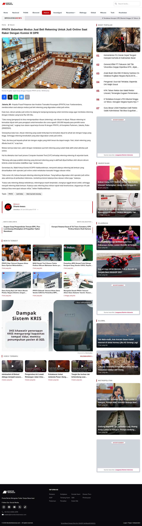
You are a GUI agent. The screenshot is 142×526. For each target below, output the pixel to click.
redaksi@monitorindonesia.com (15, 514)
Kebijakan (63, 494)
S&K (72, 498)
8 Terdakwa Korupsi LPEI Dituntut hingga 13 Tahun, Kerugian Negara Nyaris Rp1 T (101, 18)
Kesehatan (123, 13)
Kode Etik (74, 501)
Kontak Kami (75, 494)
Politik (25, 13)
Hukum (46, 13)
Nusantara (70, 13)
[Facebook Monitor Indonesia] (9, 507)
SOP (50, 498)
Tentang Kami (65, 498)
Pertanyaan (87, 498)
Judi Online (19, 194)
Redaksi (52, 494)
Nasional (15, 13)
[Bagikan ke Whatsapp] (15, 97)
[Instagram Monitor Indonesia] (4, 507)
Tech (112, 13)
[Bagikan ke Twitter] (10, 97)
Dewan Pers (87, 494)
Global (93, 13)
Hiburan (103, 13)
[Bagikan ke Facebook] (4, 97)
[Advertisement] (118, 136)
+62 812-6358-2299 (11, 512)
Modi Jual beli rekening (34, 194)
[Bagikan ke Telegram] (21, 97)
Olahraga (83, 13)
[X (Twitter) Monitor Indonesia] (20, 507)
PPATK (11, 194)
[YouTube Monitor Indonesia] (14, 507)
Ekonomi (36, 13)
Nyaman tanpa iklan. (118, 155)
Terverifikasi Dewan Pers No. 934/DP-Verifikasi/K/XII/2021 (78, 523)
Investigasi (57, 13)
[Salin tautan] (27, 97)
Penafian (63, 501)
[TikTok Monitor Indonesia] (25, 507)
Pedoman (52, 501)
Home (6, 13)
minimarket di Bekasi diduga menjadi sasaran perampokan (12, 377)
